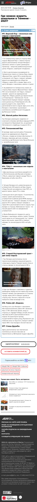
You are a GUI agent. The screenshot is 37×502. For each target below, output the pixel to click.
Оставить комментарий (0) (15, 351)
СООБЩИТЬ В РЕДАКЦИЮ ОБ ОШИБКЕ (16, 436)
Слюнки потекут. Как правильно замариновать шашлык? (18, 388)
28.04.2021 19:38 (6, 8)
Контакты (6, 434)
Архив (12, 26)
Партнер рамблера (17, 492)
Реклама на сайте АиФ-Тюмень (14, 422)
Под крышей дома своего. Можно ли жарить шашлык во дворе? (20, 401)
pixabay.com (8, 250)
